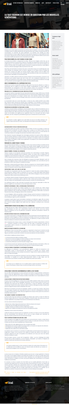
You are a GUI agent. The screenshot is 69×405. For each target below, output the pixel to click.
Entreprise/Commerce (29, 3)
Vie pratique (62, 3)
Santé (43, 3)
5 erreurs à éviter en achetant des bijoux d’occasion (16, 373)
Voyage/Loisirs (56, 3)
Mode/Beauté (48, 3)
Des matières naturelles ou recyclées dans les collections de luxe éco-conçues (39, 373)
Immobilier (37, 3)
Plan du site (34, 404)
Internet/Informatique (18, 3)
